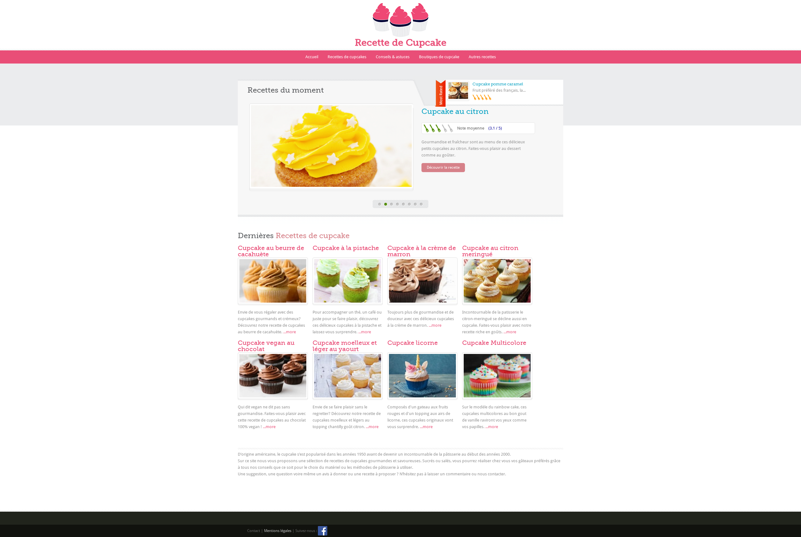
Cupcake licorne (412, 342)
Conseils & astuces (393, 56)
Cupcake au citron (455, 111)
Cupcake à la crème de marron (421, 251)
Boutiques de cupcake (439, 56)
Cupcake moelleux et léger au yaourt (345, 346)
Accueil (311, 56)
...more (289, 332)
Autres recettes (482, 56)
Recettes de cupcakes (347, 56)
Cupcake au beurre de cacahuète (271, 251)
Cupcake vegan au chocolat (266, 346)
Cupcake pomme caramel (497, 84)
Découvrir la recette (443, 167)
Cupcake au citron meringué (490, 251)
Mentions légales (277, 531)
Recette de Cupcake (400, 42)
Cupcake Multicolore (494, 342)
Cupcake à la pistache (346, 248)
